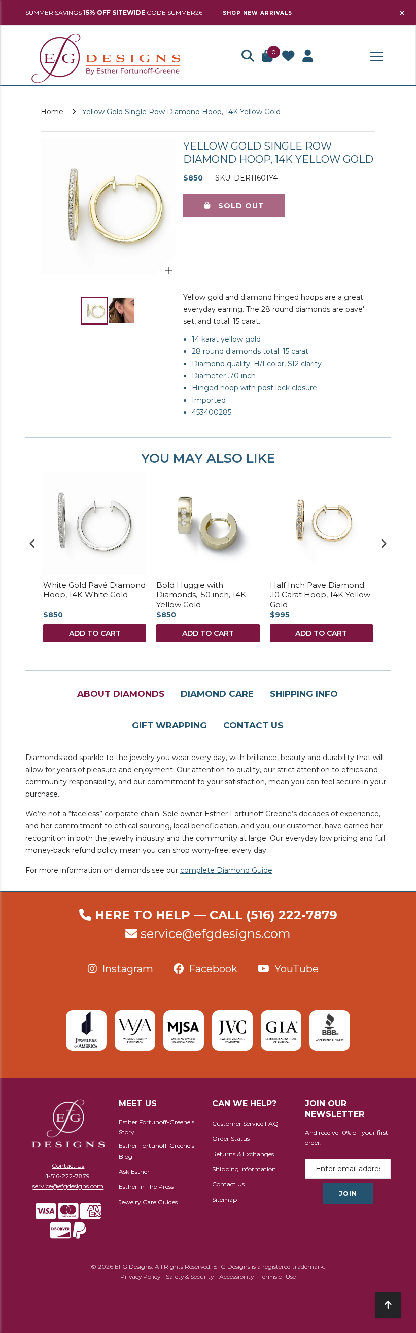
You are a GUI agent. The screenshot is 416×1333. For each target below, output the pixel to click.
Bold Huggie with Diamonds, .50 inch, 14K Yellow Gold (201, 594)
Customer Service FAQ (245, 1123)
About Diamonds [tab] (120, 694)
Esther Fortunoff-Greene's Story (156, 1127)
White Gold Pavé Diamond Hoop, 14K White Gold (94, 590)
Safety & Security (190, 1276)
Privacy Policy (140, 1276)
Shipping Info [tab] (304, 694)
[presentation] (32, 543)
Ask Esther (134, 1171)
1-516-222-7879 (68, 1176)
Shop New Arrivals (257, 13)
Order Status (231, 1138)
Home (52, 111)
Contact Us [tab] (253, 725)
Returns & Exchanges (243, 1154)
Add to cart (95, 633)
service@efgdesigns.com (216, 933)
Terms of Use (277, 1276)
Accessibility (236, 1276)
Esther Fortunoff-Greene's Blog (156, 1151)
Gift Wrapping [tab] (169, 725)
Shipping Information (244, 1169)
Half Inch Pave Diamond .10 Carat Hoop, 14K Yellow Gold (320, 594)
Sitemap (224, 1199)
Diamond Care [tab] (217, 694)
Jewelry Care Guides (148, 1202)
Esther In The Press (146, 1187)
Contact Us (68, 1165)
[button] (247, 57)
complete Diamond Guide (226, 870)
